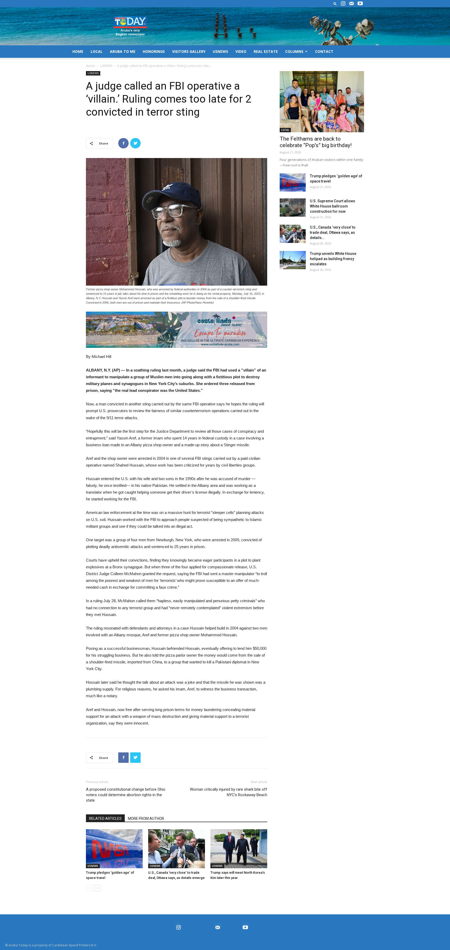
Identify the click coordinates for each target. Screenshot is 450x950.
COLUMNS (294, 51)
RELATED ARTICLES (105, 818)
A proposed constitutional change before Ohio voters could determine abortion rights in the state (125, 795)
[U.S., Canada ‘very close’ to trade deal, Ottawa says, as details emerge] (176, 848)
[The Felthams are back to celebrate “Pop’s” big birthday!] (322, 101)
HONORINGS (154, 51)
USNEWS (220, 51)
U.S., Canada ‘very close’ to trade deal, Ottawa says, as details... (332, 232)
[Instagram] (343, 3)
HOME (77, 51)
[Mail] (351, 3)
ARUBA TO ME (122, 51)
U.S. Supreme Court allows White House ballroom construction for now (332, 206)
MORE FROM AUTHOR (146, 818)
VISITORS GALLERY (188, 51)
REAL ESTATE (266, 51)
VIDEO (240, 51)
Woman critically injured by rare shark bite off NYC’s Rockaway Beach (228, 792)
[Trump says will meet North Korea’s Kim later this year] (238, 848)
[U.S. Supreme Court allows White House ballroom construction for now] (293, 207)
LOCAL (97, 51)
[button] (335, 3)
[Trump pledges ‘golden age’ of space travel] (114, 848)
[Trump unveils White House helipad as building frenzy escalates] (293, 260)
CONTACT (324, 51)
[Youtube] (360, 3)
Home (90, 66)
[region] (176, 330)
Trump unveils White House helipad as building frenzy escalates (333, 258)
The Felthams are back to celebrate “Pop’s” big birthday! (316, 142)
